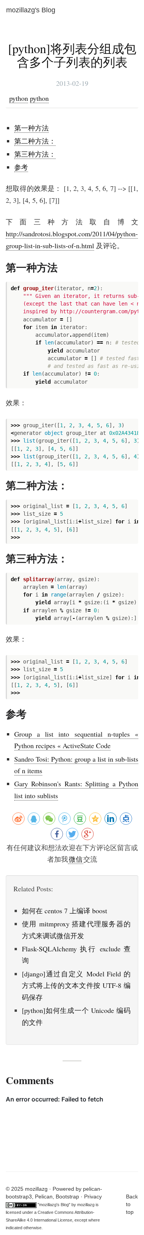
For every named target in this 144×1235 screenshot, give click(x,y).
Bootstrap (67, 1196)
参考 (21, 167)
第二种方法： (35, 140)
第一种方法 (31, 127)
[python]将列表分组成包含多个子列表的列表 (72, 55)
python (18, 98)
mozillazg (85, 1204)
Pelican (44, 1196)
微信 (76, 859)
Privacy (93, 1196)
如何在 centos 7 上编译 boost (64, 910)
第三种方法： (35, 154)
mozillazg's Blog (30, 10)
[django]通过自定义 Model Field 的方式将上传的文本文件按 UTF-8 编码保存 (76, 985)
